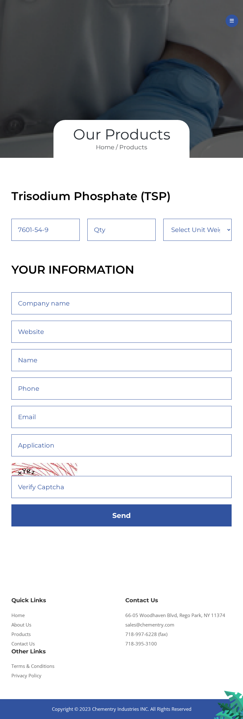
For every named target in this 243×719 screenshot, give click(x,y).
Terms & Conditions (32, 666)
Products (133, 147)
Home (18, 615)
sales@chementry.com (149, 624)
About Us (21, 624)
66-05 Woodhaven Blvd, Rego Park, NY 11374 (175, 615)
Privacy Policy (26, 675)
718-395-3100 (141, 643)
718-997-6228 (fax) (146, 634)
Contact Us (23, 643)
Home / (107, 147)
